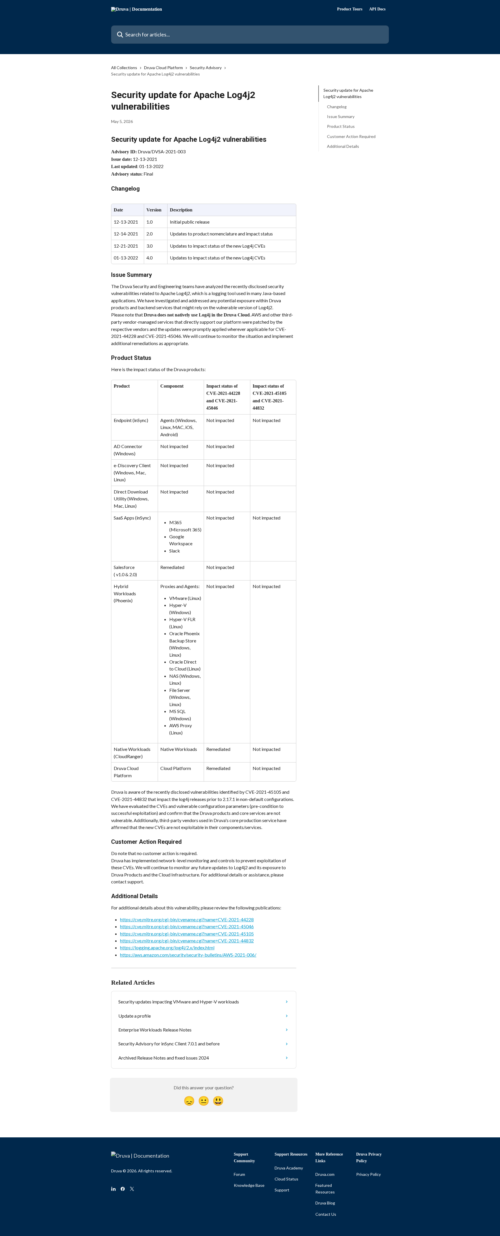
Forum (239, 1174)
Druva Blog (325, 1202)
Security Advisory (206, 67)
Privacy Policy (368, 1174)
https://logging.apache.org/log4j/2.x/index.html (167, 947)
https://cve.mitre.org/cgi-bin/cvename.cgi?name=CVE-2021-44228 (187, 919)
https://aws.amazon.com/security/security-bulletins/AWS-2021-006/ (188, 954)
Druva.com (324, 1174)
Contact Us (325, 1214)
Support (282, 1189)
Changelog (337, 106)
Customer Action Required (351, 136)
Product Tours (349, 9)
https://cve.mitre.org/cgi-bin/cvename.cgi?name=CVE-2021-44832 (187, 940)
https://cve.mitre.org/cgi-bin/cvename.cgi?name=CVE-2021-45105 (187, 933)
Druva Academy (289, 1167)
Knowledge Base (249, 1185)
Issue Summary (340, 116)
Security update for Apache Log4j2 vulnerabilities (348, 93)
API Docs (377, 9)
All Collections (124, 67)
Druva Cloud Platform (163, 67)
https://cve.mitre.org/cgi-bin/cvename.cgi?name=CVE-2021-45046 (187, 926)
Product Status (341, 126)
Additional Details (343, 146)
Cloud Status (286, 1178)
